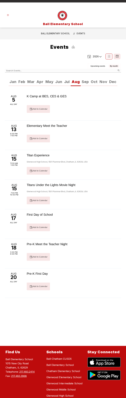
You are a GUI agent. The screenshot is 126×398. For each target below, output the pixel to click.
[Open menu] (8, 15)
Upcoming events (98, 66)
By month (114, 66)
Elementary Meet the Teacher (47, 125)
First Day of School (40, 214)
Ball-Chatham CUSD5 (59, 358)
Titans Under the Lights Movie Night (51, 184)
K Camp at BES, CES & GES (47, 96)
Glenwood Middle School (61, 389)
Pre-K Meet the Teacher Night (47, 244)
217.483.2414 (27, 371)
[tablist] (36, 81)
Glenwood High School (59, 395)
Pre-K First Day (37, 273)
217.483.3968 (19, 376)
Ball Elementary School (55, 33)
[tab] (13, 81)
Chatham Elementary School (63, 371)
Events (81, 33)
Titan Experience (38, 155)
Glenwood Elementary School (63, 377)
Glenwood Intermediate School (64, 383)
